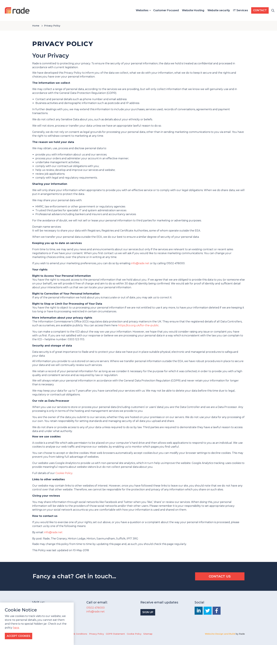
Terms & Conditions (76, 633)
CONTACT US (220, 576)
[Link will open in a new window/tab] (199, 611)
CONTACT (260, 10)
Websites (142, 10)
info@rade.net (140, 263)
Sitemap (147, 633)
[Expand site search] (273, 10)
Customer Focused (166, 10)
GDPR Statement (115, 633)
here (16, 627)
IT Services (240, 10)
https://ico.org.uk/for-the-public (138, 325)
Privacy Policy (96, 633)
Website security (218, 10)
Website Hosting (193, 10)
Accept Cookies (18, 636)
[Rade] (17, 10)
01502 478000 (95, 607)
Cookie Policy (63, 473)
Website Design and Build (220, 633)
